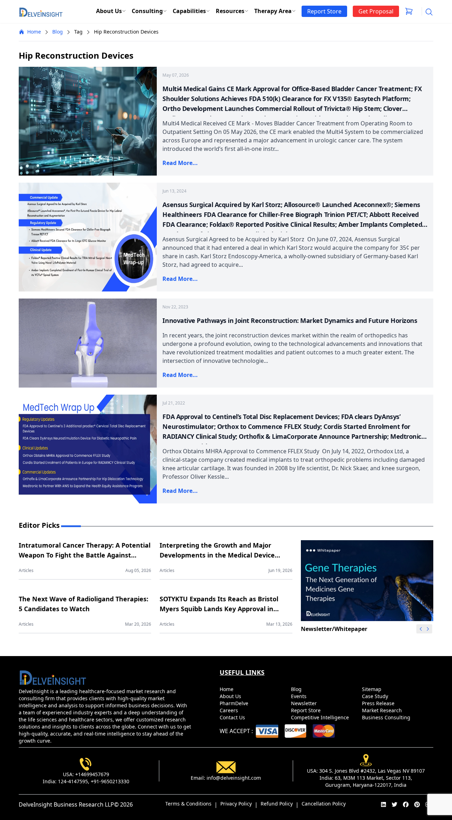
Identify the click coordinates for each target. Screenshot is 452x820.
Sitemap (372, 689)
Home (34, 31)
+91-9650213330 (110, 781)
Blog (57, 31)
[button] (428, 629)
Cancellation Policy (324, 803)
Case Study (375, 696)
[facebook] (405, 804)
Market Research (382, 710)
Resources (230, 11)
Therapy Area (273, 11)
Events (299, 696)
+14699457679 (92, 774)
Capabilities (189, 11)
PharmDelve (235, 703)
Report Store (306, 710)
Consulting (147, 11)
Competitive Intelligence (320, 717)
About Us (109, 11)
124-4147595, (73, 781)
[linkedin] (383, 804)
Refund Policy (277, 803)
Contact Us (233, 717)
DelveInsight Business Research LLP (66, 804)
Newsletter (304, 703)
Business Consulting (387, 717)
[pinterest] (417, 804)
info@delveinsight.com (234, 777)
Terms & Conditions (188, 803)
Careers (229, 710)
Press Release (379, 703)
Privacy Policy (236, 803)
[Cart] (409, 11)
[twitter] (394, 804)
